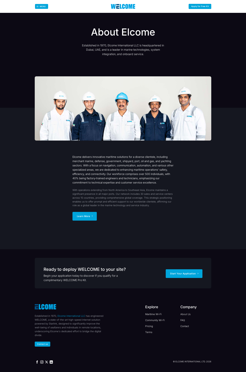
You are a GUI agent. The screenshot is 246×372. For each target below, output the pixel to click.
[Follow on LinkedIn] (51, 362)
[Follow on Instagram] (41, 362)
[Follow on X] (46, 362)
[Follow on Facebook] (37, 362)
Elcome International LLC (71, 315)
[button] (41, 6)
